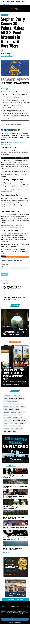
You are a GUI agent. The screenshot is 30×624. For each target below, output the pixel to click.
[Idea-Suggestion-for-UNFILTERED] (15, 462)
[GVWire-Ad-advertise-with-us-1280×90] (15, 83)
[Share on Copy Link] (19, 130)
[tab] (11, 465)
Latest (4, 326)
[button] (28, 606)
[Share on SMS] (16, 130)
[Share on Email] (13, 130)
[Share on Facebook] (2, 130)
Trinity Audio (13, 124)
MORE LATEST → (7, 552)
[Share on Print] (10, 130)
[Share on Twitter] (5, 130)
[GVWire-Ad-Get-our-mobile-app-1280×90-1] (15, 158)
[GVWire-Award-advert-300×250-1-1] (15, 576)
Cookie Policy (10, 622)
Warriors (5, 15)
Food (21, 4)
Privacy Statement (17, 622)
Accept (15, 619)
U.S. (4, 546)
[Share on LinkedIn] (7, 130)
